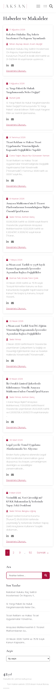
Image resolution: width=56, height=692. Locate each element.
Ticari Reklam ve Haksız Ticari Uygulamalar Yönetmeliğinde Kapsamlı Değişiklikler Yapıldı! (23, 146)
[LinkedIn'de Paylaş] (7, 65)
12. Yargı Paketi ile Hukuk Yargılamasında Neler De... (21, 605)
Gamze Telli (15, 278)
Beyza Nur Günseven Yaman (35, 155)
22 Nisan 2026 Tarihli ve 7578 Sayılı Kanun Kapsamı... (25, 641)
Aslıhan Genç (28, 216)
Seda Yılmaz (15, 216)
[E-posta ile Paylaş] (12, 65)
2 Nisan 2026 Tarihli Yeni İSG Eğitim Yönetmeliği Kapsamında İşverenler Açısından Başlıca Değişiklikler (26, 329)
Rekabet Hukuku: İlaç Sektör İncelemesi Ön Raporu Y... (21, 594)
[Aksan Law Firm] (15, 6)
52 (30, 552)
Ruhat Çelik (14, 97)
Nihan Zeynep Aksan (19, 44)
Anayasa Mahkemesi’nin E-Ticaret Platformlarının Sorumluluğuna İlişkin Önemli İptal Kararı (27, 207)
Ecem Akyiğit (36, 44)
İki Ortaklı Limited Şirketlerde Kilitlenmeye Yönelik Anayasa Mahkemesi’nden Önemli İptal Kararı (27, 387)
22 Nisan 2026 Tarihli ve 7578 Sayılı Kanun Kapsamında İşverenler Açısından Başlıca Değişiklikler (25, 268)
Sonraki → (43, 552)
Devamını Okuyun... (16, 70)
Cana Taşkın (15, 155)
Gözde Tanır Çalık (29, 278)
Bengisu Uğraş (29, 511)
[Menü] (38, 6)
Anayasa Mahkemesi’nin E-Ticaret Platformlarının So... (25, 629)
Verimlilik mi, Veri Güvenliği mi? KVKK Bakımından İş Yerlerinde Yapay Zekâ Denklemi (24, 501)
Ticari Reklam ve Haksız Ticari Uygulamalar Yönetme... (22, 617)
